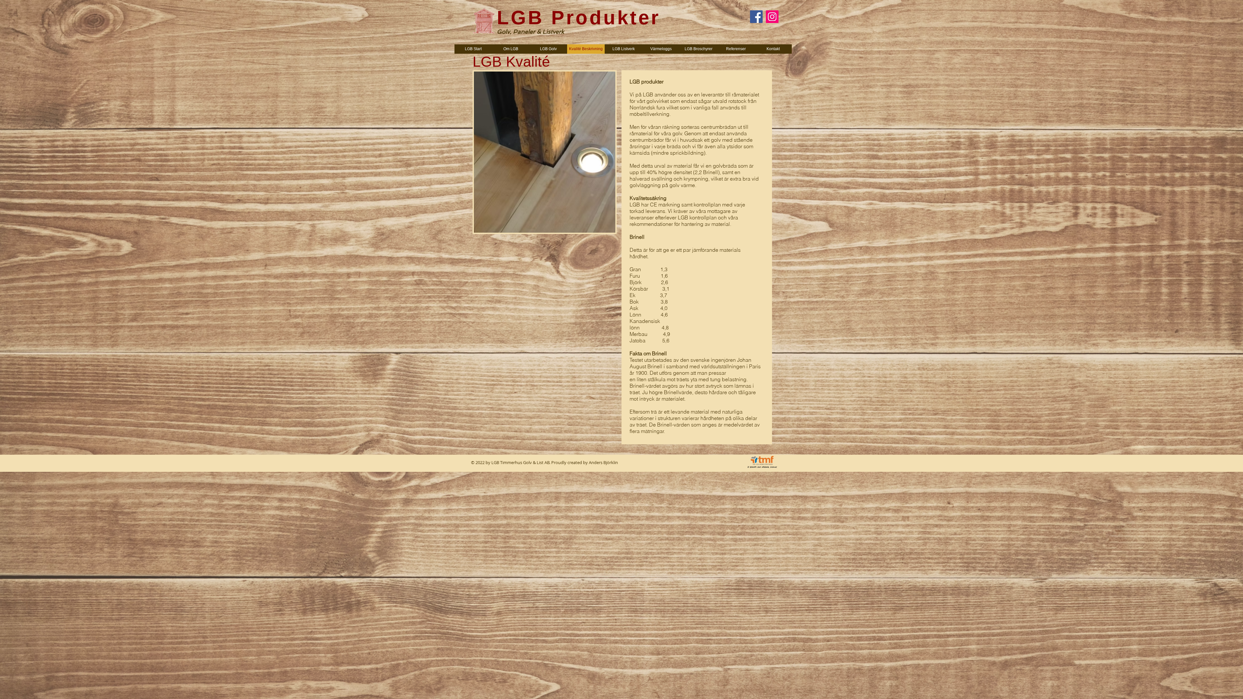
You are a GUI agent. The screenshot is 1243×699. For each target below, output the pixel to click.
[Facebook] (756, 16)
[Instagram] (772, 16)
